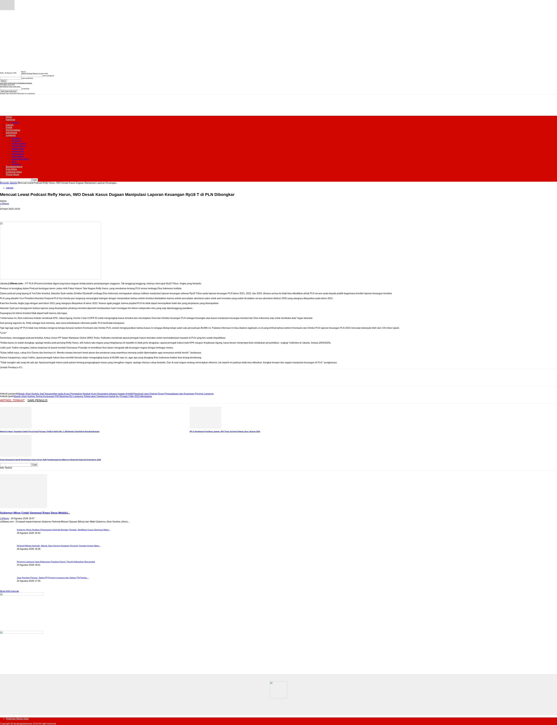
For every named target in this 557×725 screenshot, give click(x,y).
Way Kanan (16, 164)
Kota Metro (11, 169)
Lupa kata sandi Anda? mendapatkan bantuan (16, 83)
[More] (47, 213)
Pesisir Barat (12, 174)
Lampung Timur (18, 149)
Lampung (15, 122)
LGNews (4, 203)
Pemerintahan (13, 130)
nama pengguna (48, 76)
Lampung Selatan (19, 143)
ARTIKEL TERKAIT (12, 400)
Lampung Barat (18, 154)
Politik (9, 127)
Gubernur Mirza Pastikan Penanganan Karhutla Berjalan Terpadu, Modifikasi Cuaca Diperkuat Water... (63, 530)
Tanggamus (16, 141)
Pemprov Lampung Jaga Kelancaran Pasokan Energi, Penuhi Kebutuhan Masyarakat (56, 561)
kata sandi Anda (27, 78)
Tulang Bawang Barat (20, 159)
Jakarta (13, 183)
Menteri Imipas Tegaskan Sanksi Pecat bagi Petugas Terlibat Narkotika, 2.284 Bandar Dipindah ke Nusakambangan (49, 431)
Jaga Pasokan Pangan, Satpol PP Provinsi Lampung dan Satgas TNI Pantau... (53, 577)
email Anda (25, 89)
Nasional (10, 119)
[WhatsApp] (36, 213)
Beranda (4, 183)
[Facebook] (5, 213)
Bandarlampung (14, 166)
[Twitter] (15, 213)
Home (9, 117)
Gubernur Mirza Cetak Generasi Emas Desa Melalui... (35, 512)
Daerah (9, 125)
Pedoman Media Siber (17, 718)
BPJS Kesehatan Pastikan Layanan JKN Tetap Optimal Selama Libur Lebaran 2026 (225, 431)
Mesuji (14, 162)
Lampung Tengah (19, 146)
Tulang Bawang (18, 156)
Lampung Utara (18, 151)
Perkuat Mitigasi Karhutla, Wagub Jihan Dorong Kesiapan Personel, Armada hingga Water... (59, 546)
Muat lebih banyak (9, 591)
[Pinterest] (25, 213)
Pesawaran (16, 138)
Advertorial (11, 132)
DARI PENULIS (37, 400)
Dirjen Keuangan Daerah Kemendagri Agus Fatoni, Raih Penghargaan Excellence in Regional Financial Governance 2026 (50, 460)
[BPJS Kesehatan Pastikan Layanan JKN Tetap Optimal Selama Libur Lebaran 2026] (205, 427)
